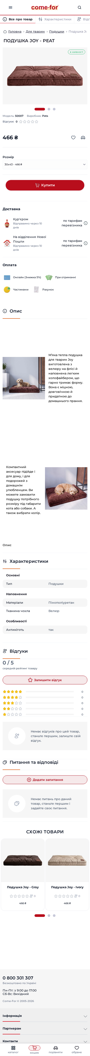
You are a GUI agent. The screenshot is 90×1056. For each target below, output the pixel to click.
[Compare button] (83, 137)
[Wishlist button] (73, 137)
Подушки (56, 31)
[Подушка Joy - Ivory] (67, 860)
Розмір (8, 157)
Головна (14, 31)
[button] (40, 109)
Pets (45, 115)
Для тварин (35, 31)
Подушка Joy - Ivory (67, 887)
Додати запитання (48, 780)
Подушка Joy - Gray (23, 887)
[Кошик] (34, 1048)
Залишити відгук (48, 680)
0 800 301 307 (18, 978)
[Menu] (10, 7)
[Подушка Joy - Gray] (22, 860)
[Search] (79, 7)
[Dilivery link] (85, 223)
